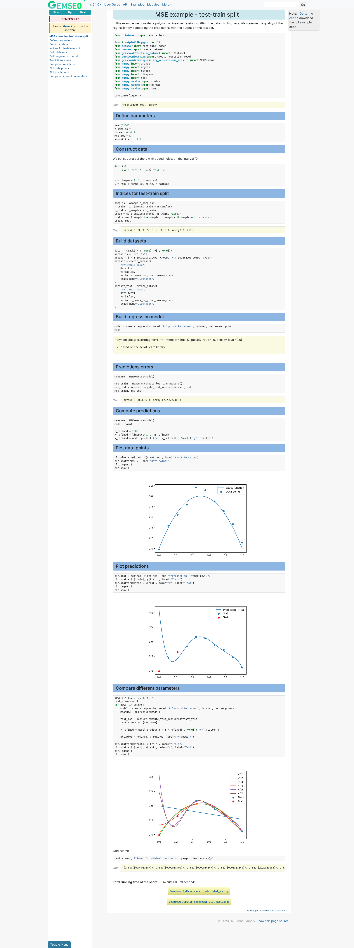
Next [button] (83, 12)
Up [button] (70, 12)
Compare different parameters (68, 76)
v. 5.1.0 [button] (94, 4)
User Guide (112, 4)
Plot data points (59, 68)
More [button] (165, 4)
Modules (153, 4)
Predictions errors (60, 60)
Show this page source (273, 921)
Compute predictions (62, 64)
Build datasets (58, 52)
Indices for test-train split (65, 48)
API (125, 4)
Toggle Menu (59, 944)
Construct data (58, 44)
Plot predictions (59, 72)
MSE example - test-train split (68, 36)
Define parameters (60, 40)
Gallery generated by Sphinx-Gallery (266, 910)
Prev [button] (56, 12)
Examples (137, 4)
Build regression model (63, 56)
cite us (66, 26)
